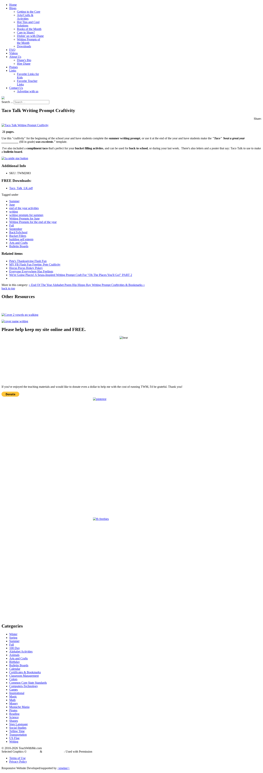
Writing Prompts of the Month (28, 41)
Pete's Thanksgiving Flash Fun (28, 261)
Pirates (13, 710)
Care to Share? (26, 32)
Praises (13, 67)
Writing (13, 741)
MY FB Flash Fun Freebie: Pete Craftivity (34, 264)
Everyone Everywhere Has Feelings (31, 271)
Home (13, 4)
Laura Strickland (53, 751)
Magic (13, 696)
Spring (13, 637)
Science (14, 717)
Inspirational (16, 693)
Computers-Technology (23, 686)
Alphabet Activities (21, 651)
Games (13, 689)
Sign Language (18, 724)
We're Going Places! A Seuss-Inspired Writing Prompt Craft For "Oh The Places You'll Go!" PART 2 (70, 275)
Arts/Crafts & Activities (25, 16)
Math (12, 700)
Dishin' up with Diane (30, 36)
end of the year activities (24, 208)
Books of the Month (29, 29)
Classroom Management (24, 675)
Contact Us (16, 87)
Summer (14, 201)
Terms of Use (17, 758)
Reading (14, 713)
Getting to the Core (28, 11)
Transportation (18, 734)
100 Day (14, 648)
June (12, 204)
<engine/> (63, 768)
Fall (11, 225)
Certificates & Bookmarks (25, 672)
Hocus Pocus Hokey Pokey (26, 268)
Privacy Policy (18, 761)
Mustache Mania (19, 707)
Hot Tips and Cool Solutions (28, 23)
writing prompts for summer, (26, 215)
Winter (13, 634)
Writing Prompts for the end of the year (33, 222)
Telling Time (17, 731)
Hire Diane (23, 63)
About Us (15, 56)
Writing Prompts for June (24, 218)
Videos (13, 53)
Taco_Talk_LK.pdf (21, 188)
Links (12, 70)
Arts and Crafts (18, 242)
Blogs (12, 8)
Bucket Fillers (17, 235)
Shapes (13, 720)
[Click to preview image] (25, 125)
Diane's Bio (24, 60)
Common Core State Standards (28, 682)
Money (13, 703)
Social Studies (17, 727)
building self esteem (21, 239)
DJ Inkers (33, 751)
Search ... (7, 102)
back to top (8, 288)
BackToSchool (18, 232)
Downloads (24, 46)
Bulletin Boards (18, 246)
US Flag (14, 738)
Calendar (14, 668)
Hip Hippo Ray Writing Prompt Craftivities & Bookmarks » (108, 285)
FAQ (12, 49)
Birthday (14, 662)
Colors (13, 679)
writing (13, 211)
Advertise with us (27, 91)
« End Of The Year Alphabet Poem (50, 285)
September (15, 229)
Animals (14, 655)
